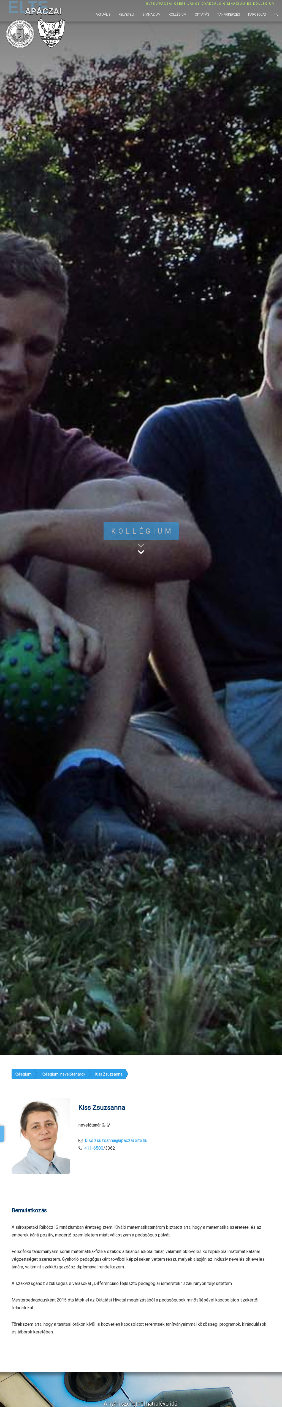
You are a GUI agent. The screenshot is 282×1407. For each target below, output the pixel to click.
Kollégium (177, 15)
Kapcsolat (257, 15)
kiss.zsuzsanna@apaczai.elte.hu (116, 1140)
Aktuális (103, 15)
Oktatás (202, 15)
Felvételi (126, 15)
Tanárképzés (228, 15)
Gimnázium (151, 15)
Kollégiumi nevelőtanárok (63, 1074)
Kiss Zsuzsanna (109, 1074)
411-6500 (93, 1148)
